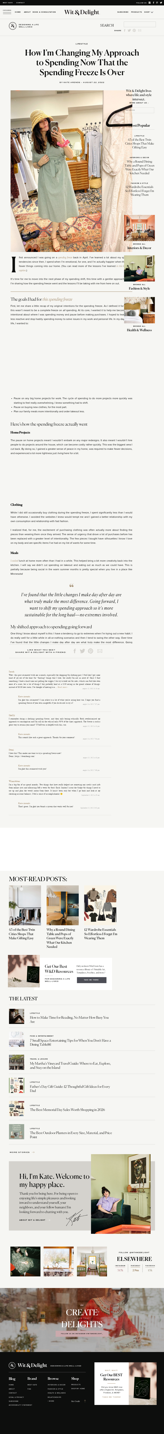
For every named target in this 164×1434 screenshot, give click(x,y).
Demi (11, 750)
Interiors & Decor (139, 157)
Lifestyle (82, 44)
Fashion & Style (139, 183)
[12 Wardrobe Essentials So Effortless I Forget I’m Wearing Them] (100, 905)
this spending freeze (57, 299)
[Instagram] (127, 731)
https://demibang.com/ (25, 756)
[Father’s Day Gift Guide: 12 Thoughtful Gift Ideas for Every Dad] (16, 1085)
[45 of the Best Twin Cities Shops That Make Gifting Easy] (25, 905)
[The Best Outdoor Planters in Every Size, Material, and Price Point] (16, 1131)
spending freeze (65, 257)
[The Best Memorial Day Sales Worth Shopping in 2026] (16, 1108)
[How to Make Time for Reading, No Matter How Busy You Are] (16, 1016)
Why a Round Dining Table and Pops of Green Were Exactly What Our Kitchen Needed (61, 938)
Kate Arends (24, 697)
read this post (115, 672)
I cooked (14, 561)
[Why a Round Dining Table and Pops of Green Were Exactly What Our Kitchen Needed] (63, 905)
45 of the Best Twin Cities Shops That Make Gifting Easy (139, 143)
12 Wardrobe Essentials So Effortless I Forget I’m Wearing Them (139, 191)
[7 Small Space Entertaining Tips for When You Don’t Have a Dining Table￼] (16, 1039)
